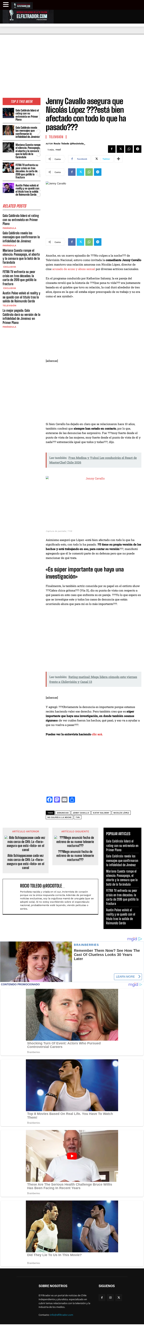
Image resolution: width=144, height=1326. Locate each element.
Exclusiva (9, 267)
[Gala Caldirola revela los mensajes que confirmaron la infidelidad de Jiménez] (8, 130)
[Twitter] (120, 149)
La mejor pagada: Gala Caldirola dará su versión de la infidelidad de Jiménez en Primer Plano (21, 316)
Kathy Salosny (101, 813)
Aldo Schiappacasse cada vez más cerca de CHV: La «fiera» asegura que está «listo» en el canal (25, 862)
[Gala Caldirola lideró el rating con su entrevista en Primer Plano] (8, 113)
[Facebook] (112, 149)
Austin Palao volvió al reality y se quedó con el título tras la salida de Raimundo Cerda (27, 190)
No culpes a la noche (59, 817)
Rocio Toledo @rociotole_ (69, 143)
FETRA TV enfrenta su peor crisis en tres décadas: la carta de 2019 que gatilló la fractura (27, 171)
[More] (118, 159)
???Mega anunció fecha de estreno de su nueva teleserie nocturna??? (75, 856)
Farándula (9, 228)
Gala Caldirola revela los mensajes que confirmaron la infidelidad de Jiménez (28, 132)
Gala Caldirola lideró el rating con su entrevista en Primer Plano (27, 115)
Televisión (9, 305)
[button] (6, 4)
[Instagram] (110, 1297)
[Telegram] (137, 149)
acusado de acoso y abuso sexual (73, 269)
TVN (78, 817)
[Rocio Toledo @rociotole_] (12, 896)
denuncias (63, 813)
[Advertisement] (72, 62)
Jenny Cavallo (81, 813)
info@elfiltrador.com (61, 1314)
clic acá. (97, 734)
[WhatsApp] (129, 149)
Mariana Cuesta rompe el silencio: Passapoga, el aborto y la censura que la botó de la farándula (28, 151)
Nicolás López (121, 813)
